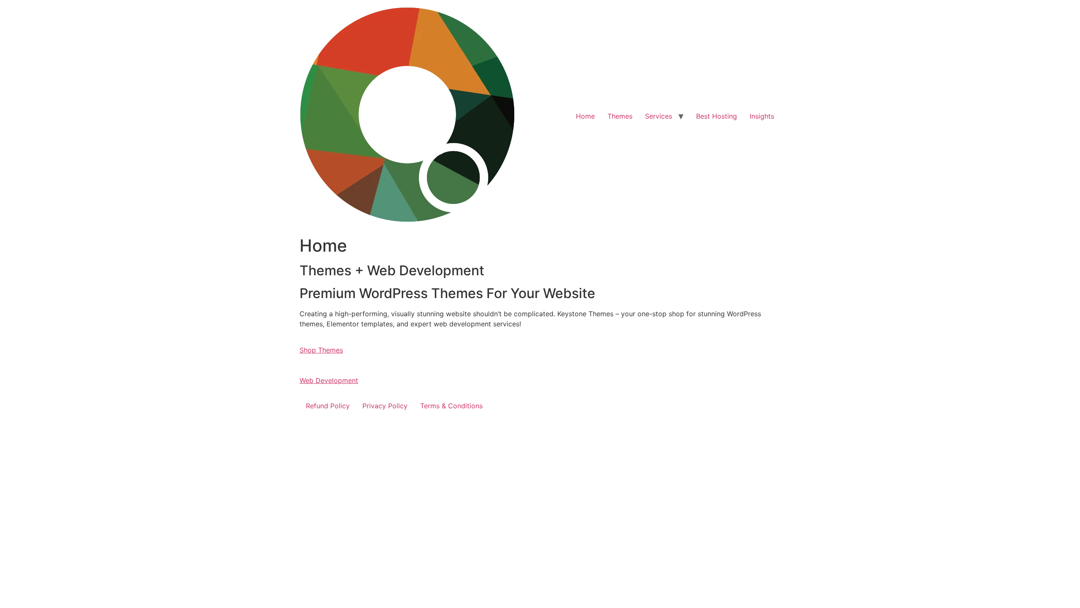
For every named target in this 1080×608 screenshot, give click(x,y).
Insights (762, 116)
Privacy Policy (385, 406)
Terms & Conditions (451, 406)
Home (585, 116)
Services (658, 116)
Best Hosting (716, 116)
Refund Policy (328, 406)
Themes (620, 116)
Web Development (329, 380)
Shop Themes (321, 350)
